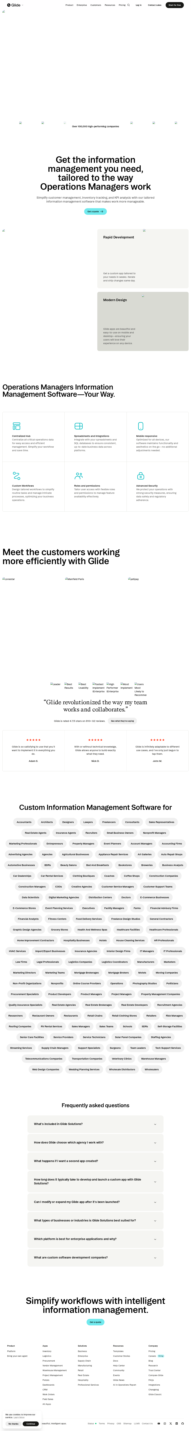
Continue (30, 1424)
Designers (68, 822)
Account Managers (141, 843)
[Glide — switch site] (15, 5)
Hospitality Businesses (77, 940)
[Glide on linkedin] (176, 1423)
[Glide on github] (182, 1423)
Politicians (172, 983)
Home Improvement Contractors (35, 940)
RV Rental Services (51, 1026)
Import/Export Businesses (50, 951)
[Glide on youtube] (159, 1423)
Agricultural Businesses (75, 854)
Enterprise (82, 5)
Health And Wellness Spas (92, 929)
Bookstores (125, 865)
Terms (102, 1423)
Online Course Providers (87, 983)
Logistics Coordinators (115, 962)
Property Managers (83, 843)
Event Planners (112, 843)
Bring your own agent (17, 1356)
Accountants (24, 822)
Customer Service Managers (118, 886)
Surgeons (115, 1048)
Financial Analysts (28, 919)
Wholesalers (152, 1069)
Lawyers (88, 822)
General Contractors (161, 919)
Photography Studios (145, 983)
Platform (11, 1351)
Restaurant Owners (43, 1015)
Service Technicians (94, 1037)
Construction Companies (163, 875)
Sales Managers (81, 1026)
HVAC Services (17, 951)
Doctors (126, 897)
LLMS (137, 1423)
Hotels (103, 940)
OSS (119, 1423)
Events (116, 1375)
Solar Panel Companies (128, 1037)
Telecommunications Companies (43, 1058)
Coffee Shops (132, 875)
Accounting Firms (172, 843)
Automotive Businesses (21, 865)
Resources (110, 5)
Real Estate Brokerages (98, 1005)
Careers (152, 1356)
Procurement (49, 1361)
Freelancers (109, 822)
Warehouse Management (55, 1370)
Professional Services (88, 1385)
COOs (58, 886)
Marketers (169, 962)
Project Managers (121, 994)
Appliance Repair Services (113, 854)
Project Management (53, 1375)
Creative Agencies (81, 886)
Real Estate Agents (35, 832)
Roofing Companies (20, 1026)
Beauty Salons (68, 865)
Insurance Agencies (86, 951)
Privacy (110, 1423)
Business (82, 1351)
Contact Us (147, 1423)
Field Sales (48, 1399)
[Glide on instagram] (165, 1423)
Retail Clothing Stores (124, 1015)
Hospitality (83, 1380)
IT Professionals (173, 951)
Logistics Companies (80, 962)
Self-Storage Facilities (170, 1026)
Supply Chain (84, 1361)
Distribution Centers (100, 897)
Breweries (147, 865)
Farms (137, 908)
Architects (47, 822)
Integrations (154, 1385)
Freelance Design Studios (125, 919)
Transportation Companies (87, 1058)
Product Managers (91, 994)
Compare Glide (155, 1375)
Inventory (47, 1351)
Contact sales (154, 5)
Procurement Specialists (25, 994)
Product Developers (59, 994)
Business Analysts (172, 865)
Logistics (47, 1356)
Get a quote (23, 93)
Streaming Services (21, 1048)
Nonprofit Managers (154, 832)
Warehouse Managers (153, 1058)
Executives (88, 908)
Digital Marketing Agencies (64, 897)
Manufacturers (145, 962)
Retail (81, 1370)
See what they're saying (122, 721)
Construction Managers (32, 886)
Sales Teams (106, 1026)
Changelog (153, 1389)
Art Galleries (145, 854)
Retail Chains (95, 1015)
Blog (150, 1361)
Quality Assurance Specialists (25, 1005)
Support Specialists (89, 1048)
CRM (45, 1389)
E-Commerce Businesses (154, 897)
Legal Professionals (48, 962)
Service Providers (63, 1037)
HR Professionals (164, 940)
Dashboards (48, 1385)
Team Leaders (138, 1048)
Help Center (119, 1365)
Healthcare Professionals (163, 929)
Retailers (151, 1015)
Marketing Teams (55, 972)
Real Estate (83, 1375)
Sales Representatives (161, 822)
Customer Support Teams (157, 886)
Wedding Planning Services (84, 1069)
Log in (138, 5)
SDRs (145, 1026)
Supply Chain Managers (54, 1048)
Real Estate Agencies (64, 1005)
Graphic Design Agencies (27, 929)
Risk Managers (174, 1015)
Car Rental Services (52, 875)
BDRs (47, 865)
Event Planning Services (59, 908)
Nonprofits (57, 983)
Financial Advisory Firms (164, 908)
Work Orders (49, 1394)
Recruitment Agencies (169, 1005)
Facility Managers (114, 908)
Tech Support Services (168, 1048)
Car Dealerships (22, 875)
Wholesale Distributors (122, 1069)
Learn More (19, 1417)
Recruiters (91, 832)
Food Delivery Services (89, 919)
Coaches (109, 875)
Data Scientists (30, 897)
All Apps (47, 1404)
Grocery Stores (59, 929)
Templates (118, 1351)
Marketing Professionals (23, 843)
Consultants (132, 822)
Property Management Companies (160, 994)
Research (153, 1365)
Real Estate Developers (134, 1005)
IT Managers (147, 951)
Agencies (47, 854)
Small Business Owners (120, 832)
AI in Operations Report (124, 1385)
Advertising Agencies (21, 854)
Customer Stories (121, 1356)
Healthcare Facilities (128, 929)
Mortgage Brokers (118, 972)
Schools (127, 1026)
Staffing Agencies (161, 1037)
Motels (142, 972)
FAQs (151, 1380)
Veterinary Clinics (122, 1058)
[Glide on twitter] (171, 1423)
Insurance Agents (66, 832)
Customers (95, 5)
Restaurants (71, 1015)
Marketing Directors (24, 972)
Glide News (118, 1380)
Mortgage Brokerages (86, 972)
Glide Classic (154, 1394)
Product (69, 5)
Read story (13, 640)
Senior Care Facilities (32, 1037)
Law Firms (21, 962)
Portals (46, 1380)
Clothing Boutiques (84, 875)
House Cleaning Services (130, 940)
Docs (115, 1361)
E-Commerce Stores (24, 908)
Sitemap (127, 1423)
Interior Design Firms (118, 951)
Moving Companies (167, 972)
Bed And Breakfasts (97, 865)
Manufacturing (85, 1365)
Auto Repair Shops (171, 854)
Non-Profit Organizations (27, 983)
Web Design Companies (45, 1069)
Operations (116, 983)
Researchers (15, 1015)
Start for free (175, 5)
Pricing (122, 5)
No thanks (14, 1424)
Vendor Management (53, 1365)
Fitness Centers (57, 919)
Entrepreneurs (55, 843)
